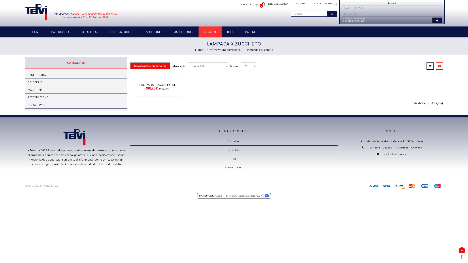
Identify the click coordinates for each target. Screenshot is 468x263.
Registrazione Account (353, 20)
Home (199, 50)
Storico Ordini (234, 149)
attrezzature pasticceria (225, 50)
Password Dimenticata (353, 18)
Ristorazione (38, 97)
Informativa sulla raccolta (210, 196)
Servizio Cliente (234, 167)
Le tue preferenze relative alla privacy (243, 196)
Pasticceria (37, 74)
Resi (234, 158)
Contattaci (234, 141)
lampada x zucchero (260, 50)
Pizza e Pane (37, 104)
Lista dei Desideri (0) (324, 3)
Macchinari (37, 89)
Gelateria (35, 82)
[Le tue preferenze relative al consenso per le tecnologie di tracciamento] (461, 256)
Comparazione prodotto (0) (150, 65)
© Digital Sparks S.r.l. (41, 185)
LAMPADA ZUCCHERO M (157, 85)
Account (301, 3)
